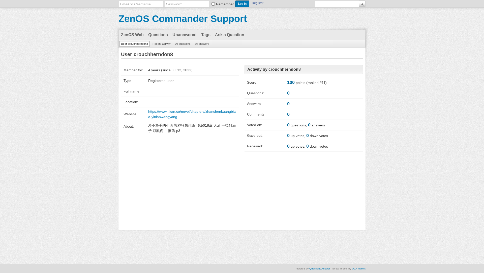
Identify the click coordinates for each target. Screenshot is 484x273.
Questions (158, 35)
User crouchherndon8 (134, 43)
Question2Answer (319, 268)
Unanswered (184, 35)
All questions (183, 43)
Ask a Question (229, 35)
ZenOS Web (132, 35)
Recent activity (162, 43)
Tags (205, 35)
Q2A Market (359, 268)
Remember (225, 4)
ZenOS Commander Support (182, 18)
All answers (202, 43)
